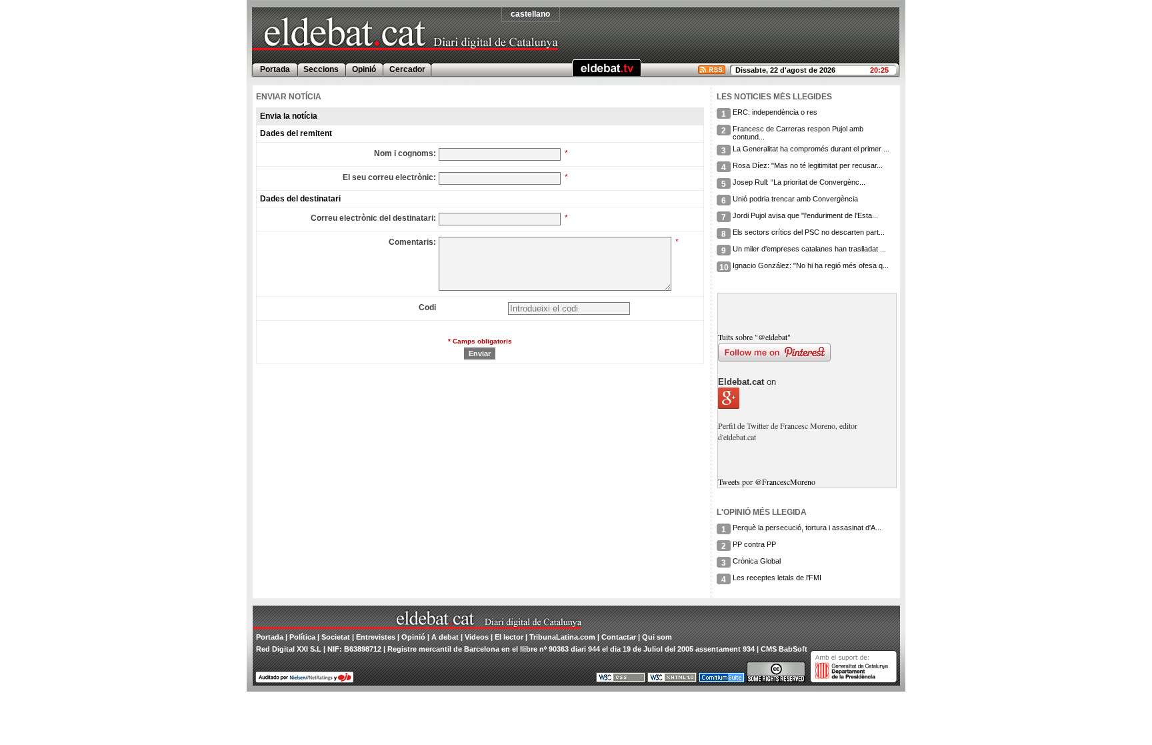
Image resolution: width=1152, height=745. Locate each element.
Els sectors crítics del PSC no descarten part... (809, 232)
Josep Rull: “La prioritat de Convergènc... (799, 182)
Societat (335, 637)
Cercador (407, 69)
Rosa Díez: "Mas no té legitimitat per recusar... (808, 165)
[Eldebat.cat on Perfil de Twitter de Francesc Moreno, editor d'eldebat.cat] (806, 448)
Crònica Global (757, 561)
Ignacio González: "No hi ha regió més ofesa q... (811, 265)
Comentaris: (412, 242)
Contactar (618, 637)
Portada (275, 69)
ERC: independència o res (775, 112)
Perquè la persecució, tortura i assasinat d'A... (807, 528)
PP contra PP (754, 544)
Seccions (321, 69)
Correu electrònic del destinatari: (373, 218)
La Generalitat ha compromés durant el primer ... (811, 149)
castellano (530, 14)
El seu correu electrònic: (389, 177)
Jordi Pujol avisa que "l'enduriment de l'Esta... (805, 215)
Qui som (657, 637)
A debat (445, 637)
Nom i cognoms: (405, 153)
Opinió (364, 69)
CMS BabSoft (784, 649)
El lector (509, 637)
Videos (477, 637)
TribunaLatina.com (562, 637)
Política (302, 637)
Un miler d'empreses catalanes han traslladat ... (809, 249)
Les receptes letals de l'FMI (777, 578)
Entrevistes (375, 637)
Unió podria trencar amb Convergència (795, 199)
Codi (427, 307)
